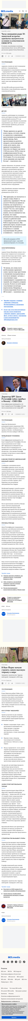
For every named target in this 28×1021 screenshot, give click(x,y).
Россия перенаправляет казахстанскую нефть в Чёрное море (14, 588)
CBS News (8, 411)
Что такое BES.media (16, 988)
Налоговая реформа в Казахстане (11, 974)
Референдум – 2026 (6, 982)
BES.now (3, 971)
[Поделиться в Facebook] (6, 56)
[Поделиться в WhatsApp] (9, 56)
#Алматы (4, 335)
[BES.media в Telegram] (16, 962)
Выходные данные (21, 991)
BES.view (24, 979)
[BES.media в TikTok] (24, 962)
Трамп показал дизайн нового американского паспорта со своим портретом (13, 895)
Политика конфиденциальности (10, 996)
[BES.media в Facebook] (4, 962)
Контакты (4, 993)
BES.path (17, 979)
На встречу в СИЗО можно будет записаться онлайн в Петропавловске (14, 890)
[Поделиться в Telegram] (12, 56)
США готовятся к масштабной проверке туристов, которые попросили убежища (12, 583)
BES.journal (11, 977)
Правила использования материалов (12, 999)
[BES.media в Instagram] (8, 962)
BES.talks (10, 979)
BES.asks (3, 979)
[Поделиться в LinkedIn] (3, 56)
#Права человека (11, 335)
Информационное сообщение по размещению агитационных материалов (12, 1002)
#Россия (8, 606)
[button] (23, 11)
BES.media (8, 53)
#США (3, 606)
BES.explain (20, 977)
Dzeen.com (8, 680)
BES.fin (10, 971)
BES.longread (17, 971)
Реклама (11, 993)
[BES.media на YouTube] (20, 962)
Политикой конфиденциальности (14, 1012)
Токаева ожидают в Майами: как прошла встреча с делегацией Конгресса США (13, 577)
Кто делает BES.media (7, 991)
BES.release (4, 988)
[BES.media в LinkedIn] (12, 962)
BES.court (4, 977)
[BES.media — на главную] (7, 11)
